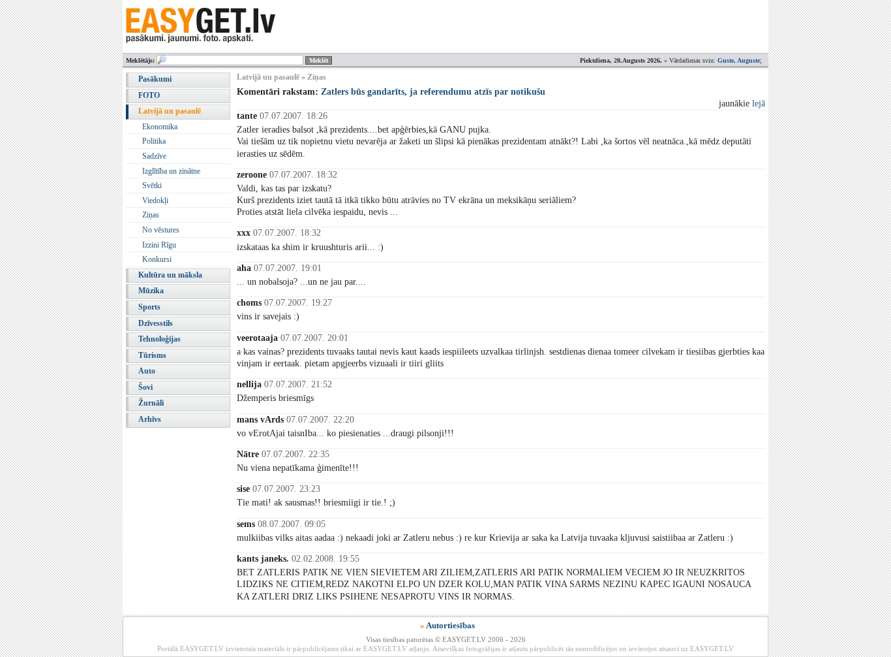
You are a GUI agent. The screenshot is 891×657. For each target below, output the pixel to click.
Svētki (152, 185)
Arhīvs (149, 419)
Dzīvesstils (155, 323)
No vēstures (160, 229)
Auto (146, 371)
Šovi (145, 387)
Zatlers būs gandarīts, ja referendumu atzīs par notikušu (433, 92)
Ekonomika (159, 126)
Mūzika (151, 290)
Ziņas (150, 214)
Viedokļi (155, 200)
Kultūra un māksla (170, 275)
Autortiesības (450, 625)
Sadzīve (154, 156)
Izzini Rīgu (159, 244)
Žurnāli (151, 403)
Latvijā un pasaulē (169, 111)
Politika (154, 141)
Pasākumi (155, 79)
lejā (758, 103)
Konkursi (157, 259)
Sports (149, 307)
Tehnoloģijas (159, 339)
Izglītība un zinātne (171, 171)
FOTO (149, 95)
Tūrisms (152, 355)
